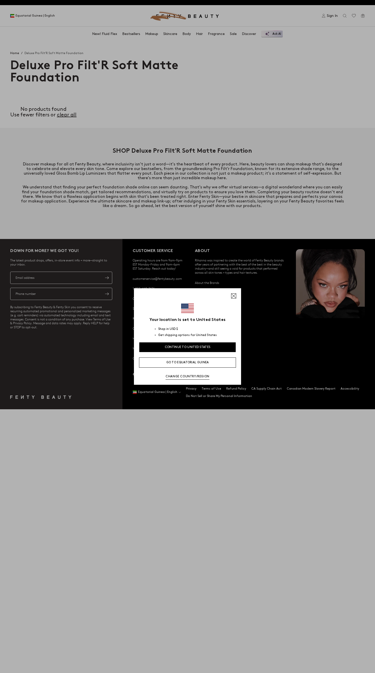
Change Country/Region (187, 376)
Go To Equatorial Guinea (187, 362)
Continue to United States (187, 347)
